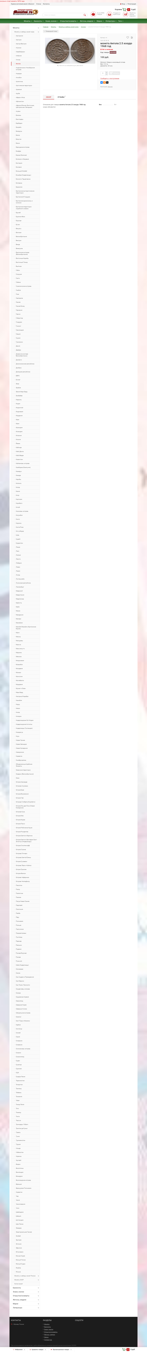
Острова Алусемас (22, 786)
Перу (17, 917)
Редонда (19, 941)
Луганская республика (23, 583)
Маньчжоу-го (20, 648)
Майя (18, 607)
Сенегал (18, 1017)
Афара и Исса (20, 97)
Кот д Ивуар (20, 531)
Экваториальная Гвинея (24, 1232)
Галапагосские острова (23, 286)
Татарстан (19, 1084)
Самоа (18, 973)
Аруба (18, 93)
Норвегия (19, 756)
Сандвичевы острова (23, 989)
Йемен (18, 443)
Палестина (19, 893)
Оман (17, 778)
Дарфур (18, 350)
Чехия (18, 1200)
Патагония (19, 909)
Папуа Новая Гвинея (22, 901)
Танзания (19, 1096)
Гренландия (20, 330)
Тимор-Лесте (20, 1104)
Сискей (18, 1033)
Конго (18, 519)
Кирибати (19, 503)
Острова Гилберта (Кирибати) (25, 802)
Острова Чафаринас (22, 877)
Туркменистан (20, 1140)
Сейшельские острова (23, 1013)
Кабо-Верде (20, 455)
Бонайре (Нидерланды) (23, 175)
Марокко (19, 652)
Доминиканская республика (25, 364)
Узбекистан (20, 1152)
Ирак (17, 419)
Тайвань (18, 1092)
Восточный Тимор (22, 262)
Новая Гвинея (20, 740)
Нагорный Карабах (22, 696)
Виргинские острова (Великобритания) (22, 253)
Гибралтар (19, 318)
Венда (18, 244)
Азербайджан (20, 51)
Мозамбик (19, 664)
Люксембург (20, 587)
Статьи (38, 4)
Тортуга (18, 1120)
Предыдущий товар (51, 31)
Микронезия (20, 660)
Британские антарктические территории (25, 192)
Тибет (18, 1100)
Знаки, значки (50, 21)
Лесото (18, 559)
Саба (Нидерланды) (22, 965)
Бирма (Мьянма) (21, 155)
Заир (17, 383)
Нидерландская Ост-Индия (24, 720)
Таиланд (18, 1088)
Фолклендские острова (23, 1180)
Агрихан (18, 48)
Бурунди (18, 220)
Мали (18, 632)
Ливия (18, 571)
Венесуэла (19, 248)
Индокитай (19, 407)
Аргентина (19, 81)
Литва (18, 575)
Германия (19, 310)
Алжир (18, 59)
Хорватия (19, 1192)
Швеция (18, 1216)
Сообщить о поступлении (109, 78)
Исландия (19, 431)
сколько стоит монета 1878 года (12, 1)
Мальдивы (19, 640)
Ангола (18, 63)
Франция (19, 1184)
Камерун (19, 471)
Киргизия (19, 499)
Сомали (18, 1052)
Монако (18, 672)
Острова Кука (20, 812)
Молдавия (19, 668)
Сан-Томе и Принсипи (23, 985)
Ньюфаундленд (21, 760)
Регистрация (132, 4)
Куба (17, 535)
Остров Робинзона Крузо (24, 827)
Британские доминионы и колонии (24, 202)
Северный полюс (21, 1009)
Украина (18, 1156)
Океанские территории (23, 770)
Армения (19, 89)
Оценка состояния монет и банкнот (22, 4)
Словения (19, 1045)
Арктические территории (24, 85)
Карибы (18, 479)
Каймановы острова (22, 463)
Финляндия (19, 1172)
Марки (99, 21)
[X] (107, 82)
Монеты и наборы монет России (25, 1276)
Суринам (19, 1068)
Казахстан (19, 459)
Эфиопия (19, 1248)
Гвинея (18, 302)
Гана (17, 294)
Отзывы (61, 97)
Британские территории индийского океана (24, 207)
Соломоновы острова (23, 1048)
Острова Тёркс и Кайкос (23, 865)
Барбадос (19, 123)
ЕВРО (17, 376)
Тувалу (18, 1132)
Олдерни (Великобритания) (25, 774)
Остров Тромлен (21, 869)
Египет (18, 380)
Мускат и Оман (21, 688)
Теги (120, 21)
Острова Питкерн (21, 853)
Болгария (19, 163)
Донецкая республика (23, 372)
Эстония (18, 1244)
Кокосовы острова (22, 511)
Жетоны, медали (86, 21)
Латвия (18, 555)
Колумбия (19, 515)
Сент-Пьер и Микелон (23, 1021)
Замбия (18, 387)
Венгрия (18, 240)
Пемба (18, 913)
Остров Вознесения (22, 794)
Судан (18, 1060)
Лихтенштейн (20, 579)
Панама (18, 897)
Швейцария (20, 1212)
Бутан (18, 224)
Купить (116, 73)
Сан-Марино (20, 981)
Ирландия (19, 427)
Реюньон (19, 945)
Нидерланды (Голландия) (24, 728)
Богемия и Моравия (22, 159)
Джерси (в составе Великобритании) (22, 355)
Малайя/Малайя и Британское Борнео (26, 627)
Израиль (19, 399)
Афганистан (20, 101)
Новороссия (20, 752)
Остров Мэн (20, 815)
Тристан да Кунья (21, 1128)
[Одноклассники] (104, 82)
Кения (18, 491)
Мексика (19, 656)
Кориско (18, 523)
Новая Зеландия (21, 744)
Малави (18, 619)
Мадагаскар (20, 599)
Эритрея (18, 1240)
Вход (123, 4)
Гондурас (19, 322)
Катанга (18, 483)
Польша (18, 925)
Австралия (19, 36)
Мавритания (20, 595)
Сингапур (19, 1029)
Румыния (19, 961)
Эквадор (19, 1228)
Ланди (18, 547)
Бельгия (18, 139)
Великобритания (21, 236)
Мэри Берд (19, 692)
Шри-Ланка (19, 1224)
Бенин (18, 143)
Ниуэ (17, 736)
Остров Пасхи (20, 823)
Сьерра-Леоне (20, 1076)
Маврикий (19, 591)
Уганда (18, 1148)
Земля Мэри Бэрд (21, 391)
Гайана (18, 282)
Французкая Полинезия (23, 1188)
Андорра (19, 73)
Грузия (18, 338)
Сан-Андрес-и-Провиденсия (25, 977)
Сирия (18, 1037)
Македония (19, 615)
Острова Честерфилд (23, 881)
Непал (18, 708)
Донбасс (19, 368)
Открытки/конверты (68, 21)
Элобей (18, 1236)
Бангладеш (19, 119)
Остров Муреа (20, 819)
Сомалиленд (20, 1056)
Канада (18, 475)
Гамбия (18, 290)
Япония (18, 1272)
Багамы (18, 115)
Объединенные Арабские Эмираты (24, 765)
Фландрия (19, 1176)
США (17, 1072)
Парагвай (19, 905)
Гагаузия (19, 274)
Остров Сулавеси (21, 861)
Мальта (18, 644)
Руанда (18, 957)
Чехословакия (20, 1204)
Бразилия (19, 187)
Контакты (46, 4)
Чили (17, 1208)
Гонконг (18, 326)
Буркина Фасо (20, 216)
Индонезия (19, 411)
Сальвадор (19, 969)
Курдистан (19, 543)
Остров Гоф (19, 798)
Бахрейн (18, 127)
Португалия (20, 929)
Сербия (18, 1025)
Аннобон (19, 77)
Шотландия (19, 1220)
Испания (19, 435)
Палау (18, 889)
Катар (18, 487)
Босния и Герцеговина (23, 179)
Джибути (19, 360)
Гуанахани (19, 342)
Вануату (18, 228)
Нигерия (18, 716)
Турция (18, 1144)
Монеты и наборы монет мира (24, 32)
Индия (18, 403)
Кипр (17, 495)
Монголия (19, 676)
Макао (18, 611)
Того (17, 1108)
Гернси (18, 314)
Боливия (19, 167)
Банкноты (38, 21)
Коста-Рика (19, 527)
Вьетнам (19, 266)
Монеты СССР (19, 1280)
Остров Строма (21, 849)
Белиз (18, 135)
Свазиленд (19, 1001)
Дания (18, 346)
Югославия (19, 1252)
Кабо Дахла (20, 451)
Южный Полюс (21, 1260)
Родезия (18, 949)
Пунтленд (19, 937)
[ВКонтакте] (101, 82)
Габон (18, 270)
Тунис (18, 1136)
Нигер (18, 712)
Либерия (19, 563)
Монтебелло (20, 680)
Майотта (19, 603)
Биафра (18, 151)
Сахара (18, 993)
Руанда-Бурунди (21, 953)
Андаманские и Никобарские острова (25, 68)
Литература (110, 21)
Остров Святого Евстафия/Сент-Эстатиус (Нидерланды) (26, 840)
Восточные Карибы (22, 258)
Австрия (18, 40)
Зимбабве (19, 395)
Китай (18, 507)
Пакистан (19, 885)
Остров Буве (20, 790)
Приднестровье (21, 933)
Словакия (19, 1041)
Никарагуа (19, 732)
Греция (18, 334)
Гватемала (19, 298)
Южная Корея (20, 1256)
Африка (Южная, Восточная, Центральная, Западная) (25, 106)
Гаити (18, 278)
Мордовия (19, 684)
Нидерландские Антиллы (24, 724)
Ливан (18, 567)
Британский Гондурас (23, 197)
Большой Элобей (21, 171)
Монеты (27, 21)
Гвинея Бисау (20, 306)
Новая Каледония (22, 748)
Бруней (18, 212)
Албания (19, 55)
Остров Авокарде (21, 782)
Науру (18, 704)
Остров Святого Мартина (24, 835)
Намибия (19, 700)
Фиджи (18, 1164)
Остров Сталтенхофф (23, 845)
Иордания (19, 415)
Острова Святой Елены (23, 857)
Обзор (48, 97)
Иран (17, 423)
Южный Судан (20, 1264)
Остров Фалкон (21, 873)
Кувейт (18, 539)
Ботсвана (19, 183)
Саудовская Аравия (22, 997)
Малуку (18, 636)
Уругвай (18, 1160)
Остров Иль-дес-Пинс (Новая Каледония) (25, 807)
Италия (18, 439)
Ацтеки (18, 111)
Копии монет (18, 1284)
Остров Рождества (22, 831)
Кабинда (19, 447)
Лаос (17, 551)
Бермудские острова (22, 147)
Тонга (18, 1116)
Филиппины (20, 1168)
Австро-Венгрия (21, 44)
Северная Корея (21, 1005)
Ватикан (18, 232)
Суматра (19, 1064)
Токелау (18, 1112)
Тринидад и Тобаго (22, 1124)
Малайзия (19, 623)
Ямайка (18, 1268)
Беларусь (19, 131)
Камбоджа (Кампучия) (23, 467)
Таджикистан (20, 1080)
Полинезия (19, 921)
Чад (17, 1196)
